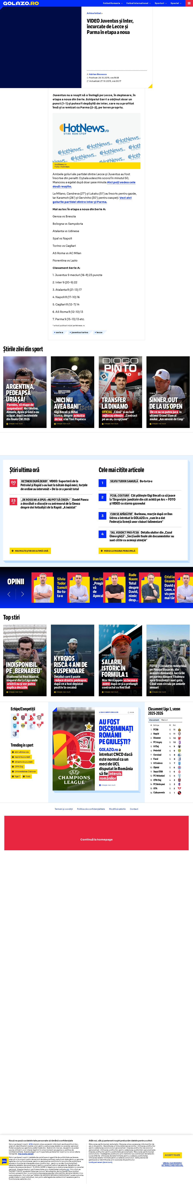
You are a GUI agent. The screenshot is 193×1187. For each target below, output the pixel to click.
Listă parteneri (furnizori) (100, 1162)
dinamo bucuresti (24, 762)
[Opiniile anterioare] (9, 594)
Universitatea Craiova (25, 771)
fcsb (28, 776)
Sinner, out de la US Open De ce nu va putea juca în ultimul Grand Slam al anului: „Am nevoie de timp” (168, 392)
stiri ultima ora (22, 752)
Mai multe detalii (26, 1154)
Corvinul (157, 754)
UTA (155, 788)
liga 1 (17, 776)
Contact (134, 809)
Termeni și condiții (64, 809)
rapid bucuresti (22, 757)
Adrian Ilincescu (98, 74)
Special (175, 3)
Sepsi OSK (158, 771)
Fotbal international (137, 3)
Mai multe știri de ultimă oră (31, 551)
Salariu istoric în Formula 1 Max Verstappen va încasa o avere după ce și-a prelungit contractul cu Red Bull (120, 660)
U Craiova (157, 763)
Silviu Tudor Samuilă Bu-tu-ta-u (140, 483)
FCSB (155, 729)
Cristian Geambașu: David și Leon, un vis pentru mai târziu (157, 587)
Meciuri (164, 720)
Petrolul (157, 750)
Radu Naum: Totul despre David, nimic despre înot (121, 587)
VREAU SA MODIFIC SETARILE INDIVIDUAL (172, 1164)
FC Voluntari (159, 775)
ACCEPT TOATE (172, 1155)
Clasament (154, 720)
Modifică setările (117, 809)
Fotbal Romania (111, 3)
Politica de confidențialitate (91, 809)
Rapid (156, 733)
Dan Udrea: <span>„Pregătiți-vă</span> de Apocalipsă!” (85, 587)
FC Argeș (157, 742)
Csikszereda (159, 792)
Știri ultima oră (24, 470)
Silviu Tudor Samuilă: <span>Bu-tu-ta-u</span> (49, 587)
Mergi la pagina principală (119, 551)
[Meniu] (189, 3)
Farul (155, 759)
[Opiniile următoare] (22, 594)
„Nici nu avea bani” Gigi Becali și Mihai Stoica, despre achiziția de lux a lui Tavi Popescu (72, 392)
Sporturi (159, 3)
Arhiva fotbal (94, 13)
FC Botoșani (159, 784)
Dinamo (157, 737)
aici (67, 1169)
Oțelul (156, 767)
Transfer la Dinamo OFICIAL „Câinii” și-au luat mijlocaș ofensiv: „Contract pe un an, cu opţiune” (120, 392)
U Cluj (156, 746)
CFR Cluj (19, 766)
